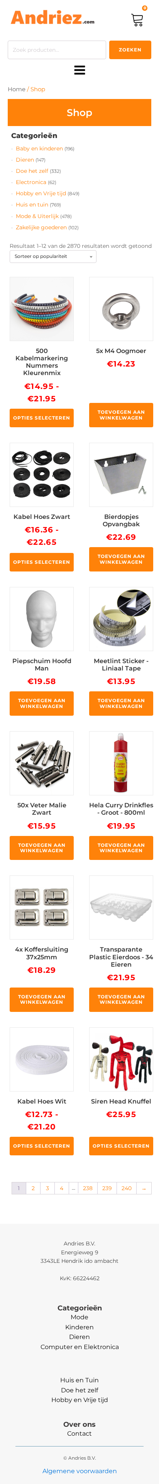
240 (127, 1188)
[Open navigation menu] (79, 71)
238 (88, 1188)
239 (107, 1188)
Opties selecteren (41, 418)
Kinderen (79, 1327)
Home (16, 89)
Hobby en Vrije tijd (41, 193)
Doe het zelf (32, 170)
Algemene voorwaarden (79, 1471)
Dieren (25, 159)
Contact (79, 1433)
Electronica (31, 182)
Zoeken (130, 50)
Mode (79, 1317)
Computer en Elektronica (80, 1347)
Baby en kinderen (39, 148)
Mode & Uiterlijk (37, 216)
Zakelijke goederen (41, 227)
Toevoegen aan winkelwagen (121, 414)
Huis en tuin (32, 204)
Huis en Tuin (79, 1380)
